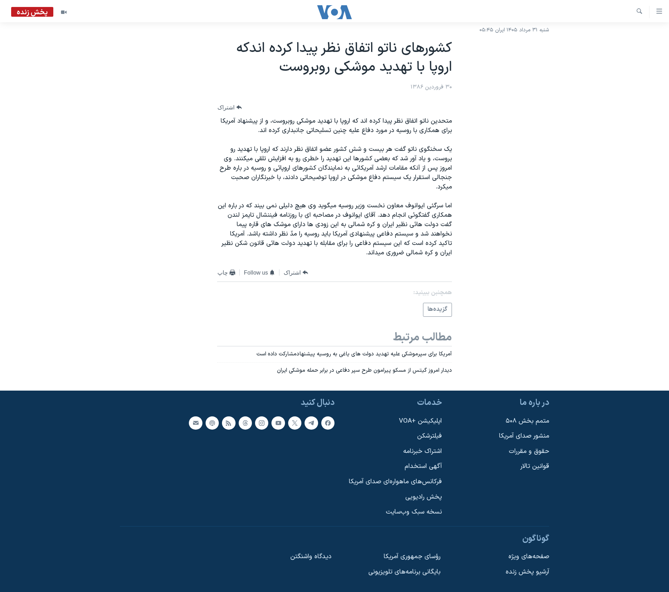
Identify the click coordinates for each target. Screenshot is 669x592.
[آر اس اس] (228, 422)
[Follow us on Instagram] (261, 422)
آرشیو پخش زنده (527, 572)
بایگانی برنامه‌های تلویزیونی (404, 572)
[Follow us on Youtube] (278, 422)
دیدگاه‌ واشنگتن (310, 556)
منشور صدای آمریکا (524, 436)
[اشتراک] (195, 422)
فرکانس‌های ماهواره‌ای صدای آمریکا (395, 481)
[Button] (229, 107)
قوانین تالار (534, 466)
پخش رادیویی (423, 496)
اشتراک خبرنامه (422, 451)
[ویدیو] (63, 12)
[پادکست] (212, 422)
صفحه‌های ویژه (528, 556)
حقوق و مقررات (529, 451)
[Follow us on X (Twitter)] (294, 422)
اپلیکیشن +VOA (420, 420)
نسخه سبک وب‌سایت (414, 512)
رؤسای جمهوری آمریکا (412, 556)
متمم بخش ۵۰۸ (527, 420)
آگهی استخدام (423, 466)
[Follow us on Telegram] (311, 422)
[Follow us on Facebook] (327, 422)
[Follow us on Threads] (245, 422)
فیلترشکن (429, 436)
